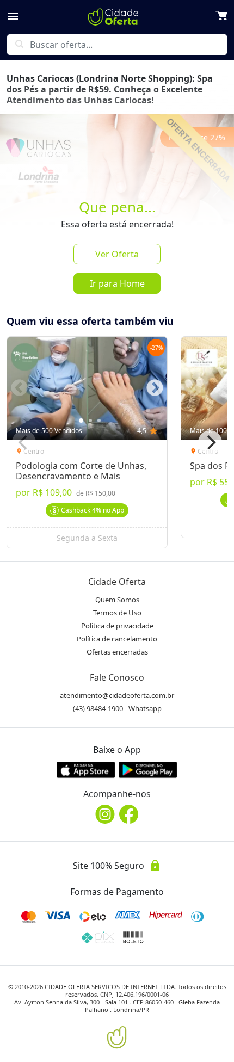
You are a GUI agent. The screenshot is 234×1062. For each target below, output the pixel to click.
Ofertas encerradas (117, 652)
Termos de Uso (117, 613)
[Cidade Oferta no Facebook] (129, 814)
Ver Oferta (117, 254)
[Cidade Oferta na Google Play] (148, 770)
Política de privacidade (117, 626)
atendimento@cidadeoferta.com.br (117, 695)
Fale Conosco (117, 677)
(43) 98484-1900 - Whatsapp (117, 708)
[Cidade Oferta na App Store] (86, 770)
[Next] (210, 442)
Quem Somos (117, 599)
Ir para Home (117, 283)
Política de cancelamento (117, 639)
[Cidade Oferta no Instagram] (105, 814)
